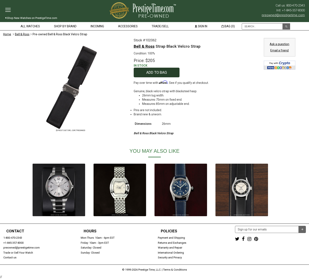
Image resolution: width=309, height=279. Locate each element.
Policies (169, 231)
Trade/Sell (160, 26)
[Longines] (180, 190)
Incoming (97, 26)
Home (7, 34)
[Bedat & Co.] (120, 190)
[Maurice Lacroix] (59, 190)
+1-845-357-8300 (13, 242)
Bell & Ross (22, 34)
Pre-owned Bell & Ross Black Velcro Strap (60, 34)
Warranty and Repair (170, 247)
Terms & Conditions (175, 269)
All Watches (30, 26)
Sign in (202, 26)
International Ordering (171, 252)
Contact (15, 231)
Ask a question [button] (279, 44)
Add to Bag (156, 72)
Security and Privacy (170, 257)
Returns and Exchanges (172, 242)
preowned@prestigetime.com (283, 15)
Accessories (128, 26)
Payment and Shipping (171, 237)
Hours (90, 231)
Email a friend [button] (279, 50)
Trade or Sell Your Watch (18, 252)
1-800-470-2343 (12, 237)
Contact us (9, 257)
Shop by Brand (65, 26)
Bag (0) (229, 26)
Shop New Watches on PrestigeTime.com (31, 18)
